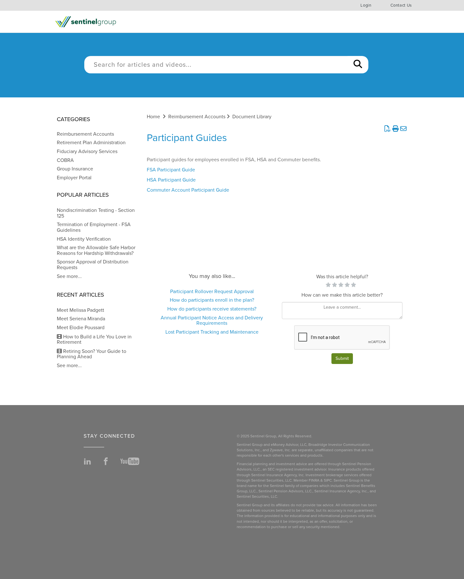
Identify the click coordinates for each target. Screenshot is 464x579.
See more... (69, 276)
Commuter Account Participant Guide (188, 190)
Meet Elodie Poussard (80, 327)
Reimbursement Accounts (85, 134)
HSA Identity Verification (84, 239)
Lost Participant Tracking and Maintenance (212, 332)
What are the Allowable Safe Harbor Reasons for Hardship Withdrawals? (96, 250)
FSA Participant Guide (171, 170)
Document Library (251, 117)
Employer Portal (74, 178)
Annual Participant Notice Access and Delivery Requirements (212, 321)
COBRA (65, 160)
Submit (342, 358)
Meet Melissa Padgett (80, 310)
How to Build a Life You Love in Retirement (94, 340)
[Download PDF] (387, 129)
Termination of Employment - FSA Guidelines (94, 227)
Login (365, 5)
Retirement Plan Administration (91, 142)
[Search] (357, 64)
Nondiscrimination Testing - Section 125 (96, 213)
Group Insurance (75, 169)
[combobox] (216, 64)
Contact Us (401, 5)
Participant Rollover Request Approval (212, 291)
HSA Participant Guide (171, 180)
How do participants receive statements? (211, 309)
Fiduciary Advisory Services (87, 151)
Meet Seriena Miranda (81, 319)
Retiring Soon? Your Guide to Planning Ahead (91, 354)
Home (153, 117)
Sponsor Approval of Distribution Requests (92, 265)
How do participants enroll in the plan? (212, 300)
